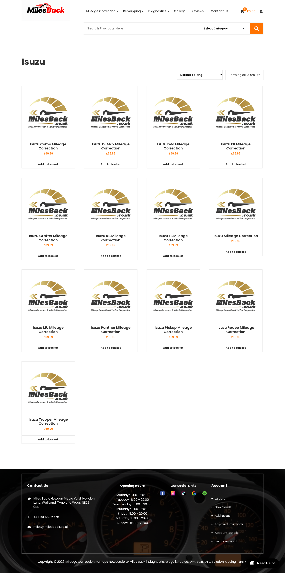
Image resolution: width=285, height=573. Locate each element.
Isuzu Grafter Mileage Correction (48, 238)
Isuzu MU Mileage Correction (48, 329)
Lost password (226, 541)
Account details (226, 533)
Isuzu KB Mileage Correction (111, 238)
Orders (220, 498)
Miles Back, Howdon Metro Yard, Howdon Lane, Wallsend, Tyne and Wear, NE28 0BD (64, 502)
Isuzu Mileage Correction (236, 236)
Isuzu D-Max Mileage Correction (111, 146)
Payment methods (229, 524)
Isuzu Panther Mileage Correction (110, 329)
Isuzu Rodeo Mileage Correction (236, 329)
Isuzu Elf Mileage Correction (235, 146)
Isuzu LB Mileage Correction (173, 238)
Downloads (223, 507)
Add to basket (48, 164)
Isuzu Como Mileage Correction (48, 146)
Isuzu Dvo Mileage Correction (173, 146)
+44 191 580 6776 (46, 517)
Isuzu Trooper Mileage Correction (48, 421)
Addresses (223, 515)
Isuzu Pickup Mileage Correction (173, 329)
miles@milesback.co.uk (51, 527)
